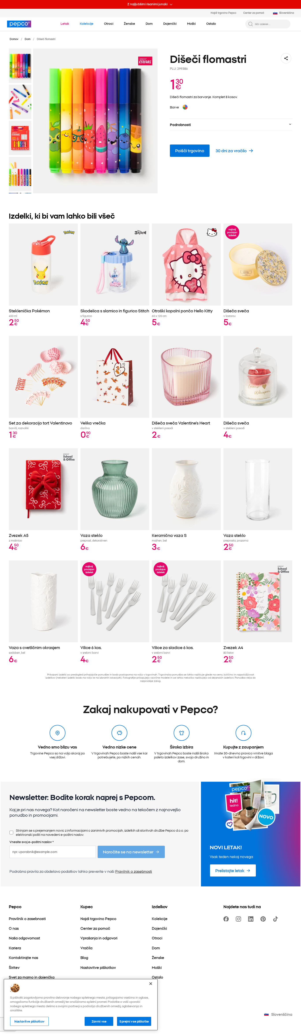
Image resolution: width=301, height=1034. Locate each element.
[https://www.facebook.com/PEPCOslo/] (226, 919)
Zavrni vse (99, 1021)
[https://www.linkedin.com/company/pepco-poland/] (251, 919)
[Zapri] (151, 983)
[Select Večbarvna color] (185, 107)
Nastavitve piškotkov (29, 1021)
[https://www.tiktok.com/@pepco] (276, 919)
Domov (14, 39)
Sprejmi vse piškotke (134, 1021)
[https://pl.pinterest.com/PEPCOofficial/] (264, 919)
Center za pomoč (253, 13)
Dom (27, 39)
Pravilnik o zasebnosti (133, 871)
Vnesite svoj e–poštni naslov (31, 842)
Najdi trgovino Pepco (223, 13)
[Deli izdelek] (286, 58)
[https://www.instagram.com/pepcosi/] (239, 919)
